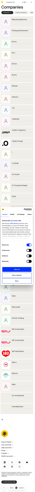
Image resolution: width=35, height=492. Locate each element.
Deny (16, 281)
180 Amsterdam (18, 329)
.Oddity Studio (17, 141)
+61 (13, 108)
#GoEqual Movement (20, 30)
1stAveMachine (17, 407)
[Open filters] (3, 487)
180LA (14, 362)
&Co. (14, 53)
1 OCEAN (15, 163)
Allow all (17, 269)
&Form (14, 64)
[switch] (29, 250)
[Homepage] (16, 487)
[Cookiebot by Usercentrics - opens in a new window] (24, 209)
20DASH (15, 462)
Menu (11, 488)
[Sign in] (31, 2)
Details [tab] (12, 214)
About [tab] (30, 214)
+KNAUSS (15, 119)
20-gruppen (16, 429)
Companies (6, 12)
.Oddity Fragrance (19, 130)
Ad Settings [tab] (21, 214)
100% (14, 196)
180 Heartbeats (18, 351)
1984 (14, 384)
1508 (13, 296)
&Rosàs (15, 86)
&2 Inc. (14, 42)
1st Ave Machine (18, 395)
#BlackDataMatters (19, 19)
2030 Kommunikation (20, 451)
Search (21, 488)
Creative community (21, 12)
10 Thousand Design (19, 185)
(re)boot (15, 97)
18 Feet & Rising (18, 318)
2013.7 (14, 440)
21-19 (14, 473)
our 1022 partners (13, 223)
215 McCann (16, 484)
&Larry (14, 75)
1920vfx (15, 373)
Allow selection (17, 275)
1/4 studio (15, 174)
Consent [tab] (4, 214)
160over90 (16, 307)
